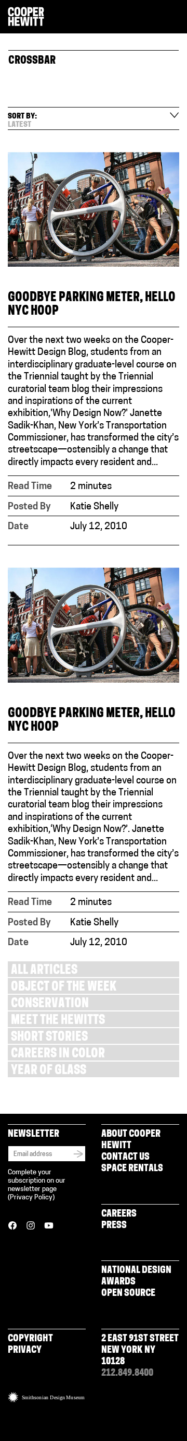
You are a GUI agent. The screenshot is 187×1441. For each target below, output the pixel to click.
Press (114, 1226)
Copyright (30, 1339)
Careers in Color (58, 1055)
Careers (119, 1214)
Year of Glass (48, 1071)
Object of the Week (63, 988)
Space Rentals (132, 1169)
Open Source (128, 1294)
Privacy (25, 1350)
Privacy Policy (31, 1197)
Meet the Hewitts (58, 1021)
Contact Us (125, 1157)
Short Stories (49, 1038)
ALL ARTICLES (44, 971)
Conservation (50, 1004)
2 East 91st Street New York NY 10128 (140, 1351)
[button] (175, 17)
